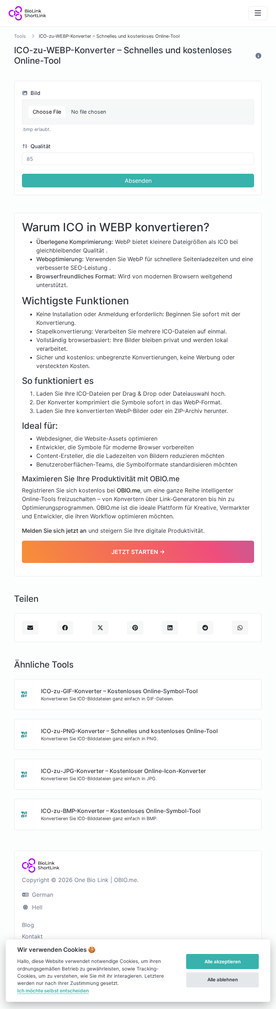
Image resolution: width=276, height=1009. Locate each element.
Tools (20, 36)
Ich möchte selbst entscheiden (53, 991)
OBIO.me (128, 490)
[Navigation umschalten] (257, 13)
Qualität (40, 146)
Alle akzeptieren (222, 961)
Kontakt (32, 936)
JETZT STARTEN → (138, 551)
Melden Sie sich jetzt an (54, 530)
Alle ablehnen (222, 979)
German (41, 894)
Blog (28, 924)
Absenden (138, 180)
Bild (34, 93)
